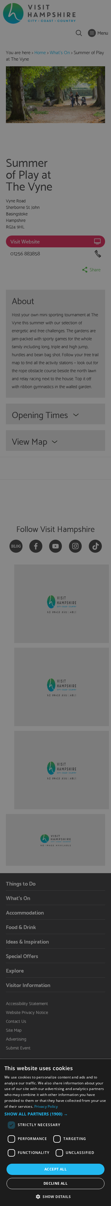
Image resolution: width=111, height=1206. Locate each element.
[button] (55, 1114)
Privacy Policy (46, 1106)
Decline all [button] (55, 1183)
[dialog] (55, 1132)
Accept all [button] (55, 1169)
